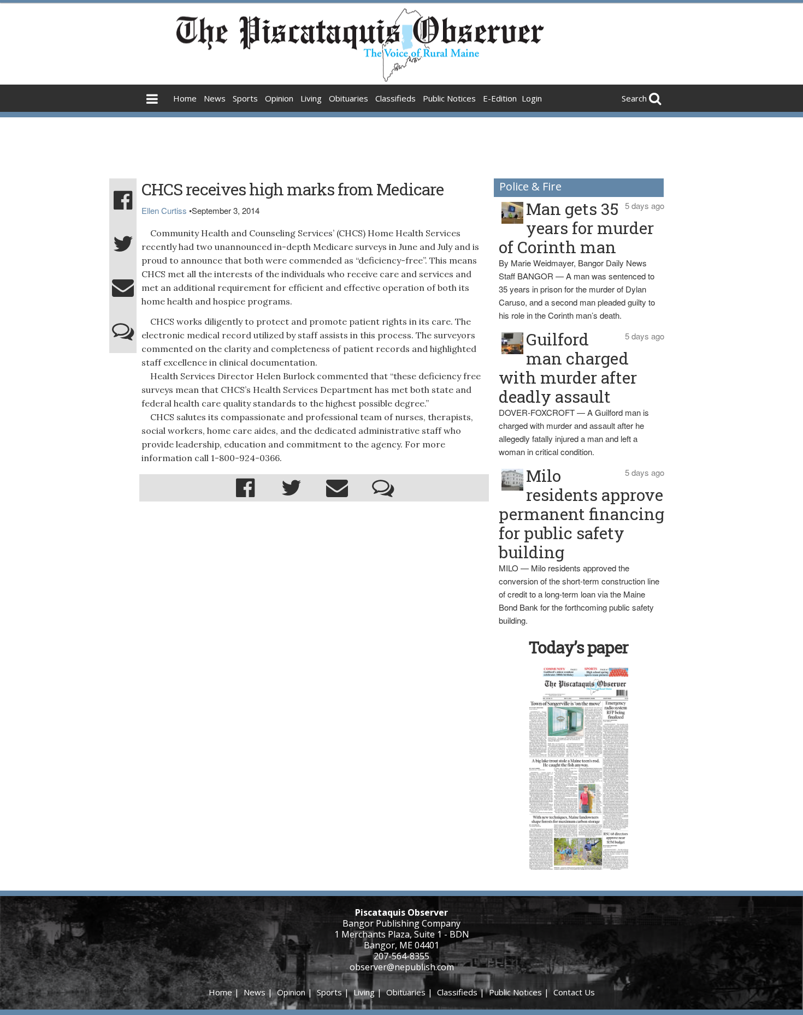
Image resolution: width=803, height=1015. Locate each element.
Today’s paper (578, 647)
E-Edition (500, 98)
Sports (245, 98)
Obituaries (348, 98)
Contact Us (574, 992)
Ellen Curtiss (164, 210)
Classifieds (395, 98)
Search (634, 98)
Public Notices (449, 98)
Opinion (279, 98)
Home (185, 98)
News (215, 98)
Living (311, 98)
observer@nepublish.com (402, 967)
